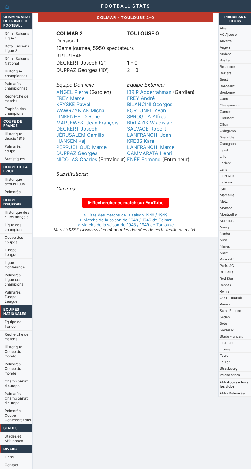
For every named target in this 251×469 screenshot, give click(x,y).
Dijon (224, 124)
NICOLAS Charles (76, 159)
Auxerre (226, 41)
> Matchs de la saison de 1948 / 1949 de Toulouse (125, 224)
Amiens (225, 54)
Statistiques (15, 159)
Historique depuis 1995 (15, 181)
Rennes (225, 285)
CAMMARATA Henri (149, 153)
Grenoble (227, 137)
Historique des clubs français (17, 214)
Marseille (227, 195)
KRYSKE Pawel (73, 104)
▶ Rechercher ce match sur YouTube (125, 202)
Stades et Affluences (14, 438)
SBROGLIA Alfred (147, 116)
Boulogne (227, 92)
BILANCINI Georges (149, 104)
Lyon (223, 188)
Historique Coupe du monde (13, 351)
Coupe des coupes (14, 239)
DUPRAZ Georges (76, 153)
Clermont (227, 118)
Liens (9, 457)
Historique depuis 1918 (15, 136)
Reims (225, 291)
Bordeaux (227, 86)
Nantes (225, 233)
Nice (223, 240)
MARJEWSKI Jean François (87, 123)
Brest (224, 79)
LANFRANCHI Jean (149, 135)
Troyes (225, 349)
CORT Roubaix (231, 298)
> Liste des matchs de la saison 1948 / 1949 (125, 214)
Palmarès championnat (16, 85)
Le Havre (227, 176)
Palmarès (13, 192)
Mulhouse (227, 221)
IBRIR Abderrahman (149, 92)
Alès (223, 28)
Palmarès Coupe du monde (13, 368)
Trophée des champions (15, 111)
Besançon (227, 67)
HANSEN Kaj (70, 141)
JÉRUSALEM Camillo (80, 135)
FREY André (141, 98)
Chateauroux (230, 105)
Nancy (225, 227)
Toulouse (227, 343)
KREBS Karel (141, 141)
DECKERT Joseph (76, 129)
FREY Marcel (71, 98)
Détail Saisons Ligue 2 (17, 48)
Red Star (226, 278)
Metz (224, 201)
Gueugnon (228, 144)
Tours (224, 355)
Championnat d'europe (16, 383)
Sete (223, 323)
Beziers (225, 73)
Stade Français (231, 336)
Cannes (225, 111)
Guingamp (228, 131)
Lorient (225, 163)
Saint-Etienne (230, 310)
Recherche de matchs (16, 98)
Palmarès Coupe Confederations (18, 415)
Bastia (225, 60)
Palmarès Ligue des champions (14, 279)
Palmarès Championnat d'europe (16, 398)
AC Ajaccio (228, 34)
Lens (223, 169)
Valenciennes (230, 375)
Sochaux (227, 330)
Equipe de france (13, 324)
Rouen (225, 304)
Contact (11, 465)
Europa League (11, 252)
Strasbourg (229, 368)
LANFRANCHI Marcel (151, 147)
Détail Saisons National (17, 60)
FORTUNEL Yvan (146, 110)
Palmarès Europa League (13, 297)
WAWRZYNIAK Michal (81, 110)
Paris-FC (227, 259)
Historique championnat (16, 73)
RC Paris (226, 272)
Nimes (225, 246)
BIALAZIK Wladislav (149, 123)
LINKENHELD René (78, 116)
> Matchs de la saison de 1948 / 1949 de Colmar (126, 219)
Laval (224, 150)
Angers (225, 47)
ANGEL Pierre (72, 92)
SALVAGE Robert (146, 129)
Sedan (225, 317)
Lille (223, 156)
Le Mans (226, 182)
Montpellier (229, 214)
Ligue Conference (15, 264)
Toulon (225, 362)
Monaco (226, 208)
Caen (224, 99)
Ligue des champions (14, 227)
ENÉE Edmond (144, 159)
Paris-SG (227, 266)
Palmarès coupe (13, 148)
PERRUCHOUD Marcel (82, 147)
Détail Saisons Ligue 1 (17, 35)
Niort (224, 253)
